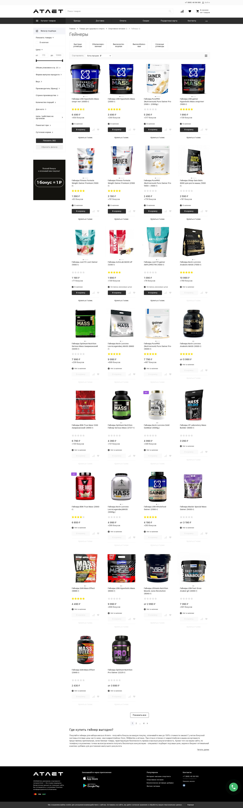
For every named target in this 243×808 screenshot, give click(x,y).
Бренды (77, 21)
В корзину (80, 130)
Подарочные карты (169, 21)
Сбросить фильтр (49, 147)
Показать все (139, 715)
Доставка (100, 21)
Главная (72, 29)
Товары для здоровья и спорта (91, 29)
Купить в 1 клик (85, 138)
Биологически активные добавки (160, 783)
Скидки (146, 21)
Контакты (192, 21)
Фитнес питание (153, 786)
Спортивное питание (116, 29)
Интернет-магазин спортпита (159, 776)
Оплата (123, 21)
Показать (47, 141)
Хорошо (190, 805)
